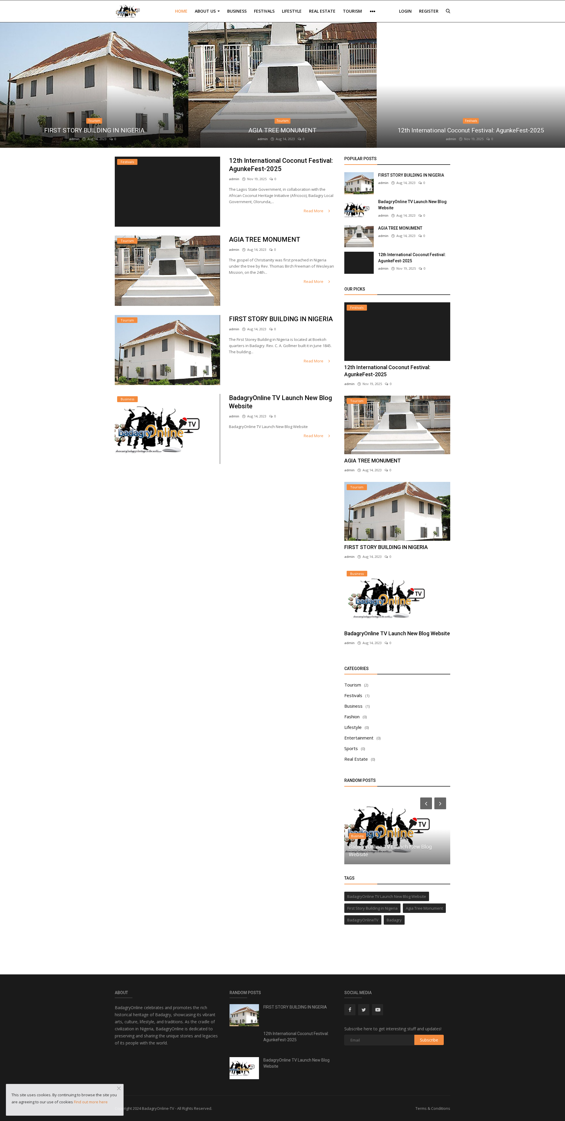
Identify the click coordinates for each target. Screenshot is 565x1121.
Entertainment (358, 738)
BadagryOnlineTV (362, 920)
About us (206, 11)
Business (237, 11)
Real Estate (322, 11)
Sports (351, 748)
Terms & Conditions (433, 1108)
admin (74, 139)
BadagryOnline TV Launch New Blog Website (280, 402)
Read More (314, 210)
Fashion (352, 716)
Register (428, 11)
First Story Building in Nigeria (372, 908)
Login (405, 11)
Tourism (352, 11)
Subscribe (429, 1040)
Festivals (264, 11)
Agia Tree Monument (424, 908)
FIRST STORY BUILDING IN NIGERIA (94, 130)
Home (181, 11)
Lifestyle (292, 11)
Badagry (394, 920)
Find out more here (91, 1102)
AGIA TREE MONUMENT (282, 130)
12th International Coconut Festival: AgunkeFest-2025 (471, 130)
